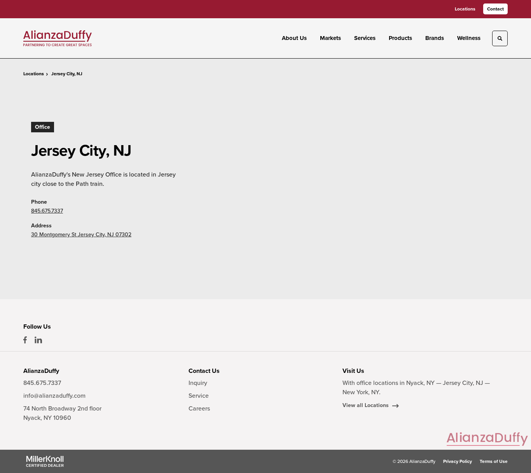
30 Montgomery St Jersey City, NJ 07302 (81, 234)
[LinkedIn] (38, 339)
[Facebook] (25, 339)
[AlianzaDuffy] (57, 38)
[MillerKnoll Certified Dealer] (44, 461)
